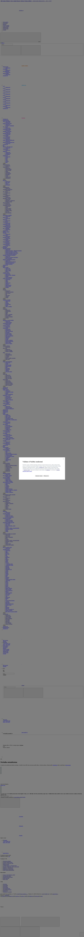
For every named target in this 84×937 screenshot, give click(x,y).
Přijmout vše (41, 467)
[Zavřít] (63, 459)
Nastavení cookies (39, 475)
